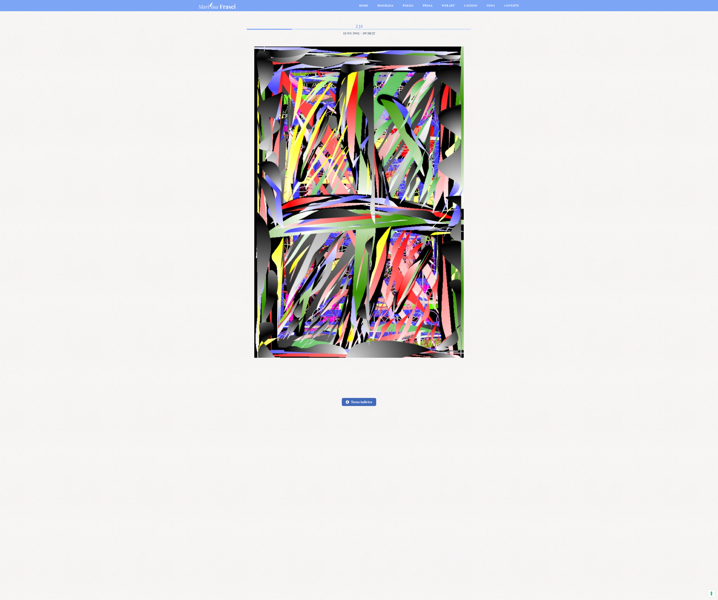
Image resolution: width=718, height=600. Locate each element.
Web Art (448, 5)
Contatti (511, 5)
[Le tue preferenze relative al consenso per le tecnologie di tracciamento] (711, 593)
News (491, 5)
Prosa (427, 5)
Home (363, 5)
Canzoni (470, 5)
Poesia (408, 5)
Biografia (385, 5)
